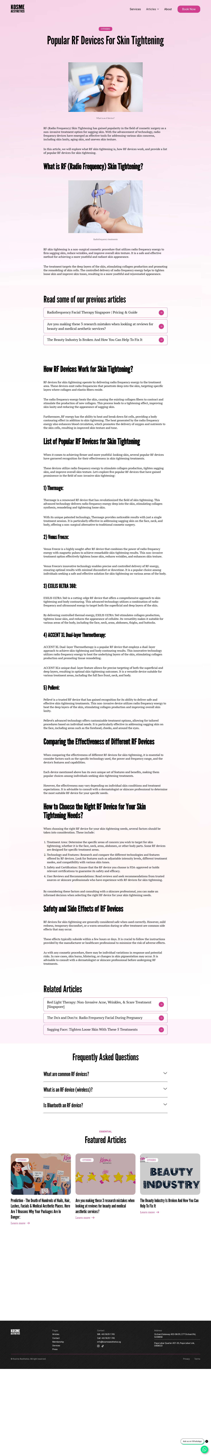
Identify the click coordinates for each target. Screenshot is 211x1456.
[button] (152, 9)
